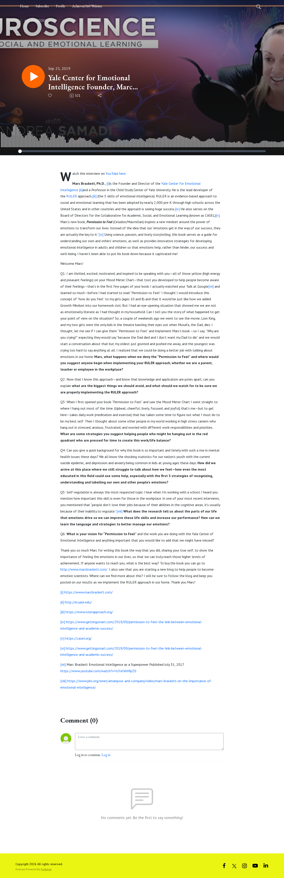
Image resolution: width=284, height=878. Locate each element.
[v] (218, 215)
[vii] (211, 286)
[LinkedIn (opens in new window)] (265, 865)
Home (24, 6)
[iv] (177, 209)
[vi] (101, 234)
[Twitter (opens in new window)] (234, 865)
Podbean (46, 869)
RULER (71, 196)
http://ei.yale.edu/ (78, 602)
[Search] (258, 6)
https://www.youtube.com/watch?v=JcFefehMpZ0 (98, 671)
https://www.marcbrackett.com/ (88, 592)
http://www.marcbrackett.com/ (83, 569)
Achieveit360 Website (87, 6)
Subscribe (42, 6)
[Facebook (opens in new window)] (224, 865)
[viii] (119, 511)
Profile (60, 6)
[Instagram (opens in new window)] (244, 865)
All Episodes (35, 20)
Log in (106, 754)
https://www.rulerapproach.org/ (89, 612)
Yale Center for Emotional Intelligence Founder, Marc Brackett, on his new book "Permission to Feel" (90, 82)
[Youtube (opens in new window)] (255, 865)
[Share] (100, 95)
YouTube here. (116, 173)
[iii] (94, 196)
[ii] (81, 190)
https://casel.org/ (78, 638)
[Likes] (50, 95)
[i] (107, 183)
